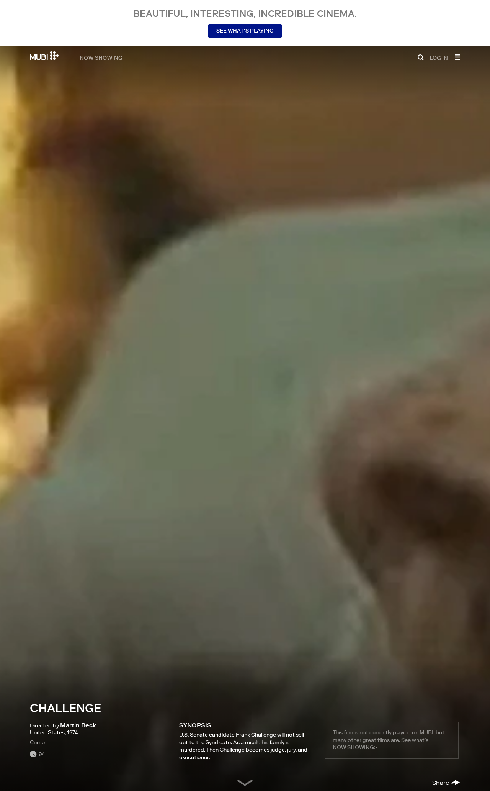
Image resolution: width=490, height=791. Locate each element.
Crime (37, 742)
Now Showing (101, 57)
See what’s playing (245, 30)
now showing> (355, 747)
